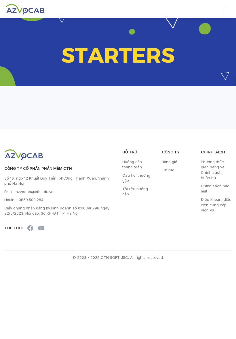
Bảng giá (169, 161)
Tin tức (168, 169)
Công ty (171, 152)
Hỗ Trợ (129, 152)
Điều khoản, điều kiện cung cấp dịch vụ (216, 204)
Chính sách (213, 152)
